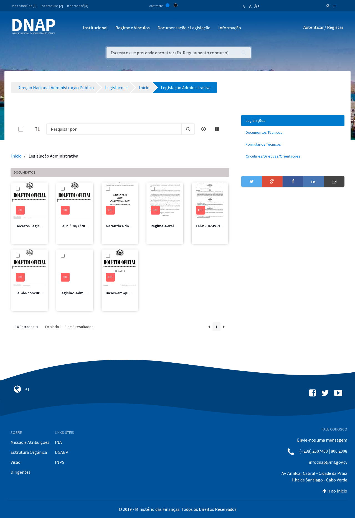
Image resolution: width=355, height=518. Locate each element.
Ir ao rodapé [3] (77, 6)
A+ (257, 6)
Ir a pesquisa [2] (52, 6)
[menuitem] (292, 120)
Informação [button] (229, 27)
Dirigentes (21, 472)
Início (16, 156)
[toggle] (29, 129)
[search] (188, 129)
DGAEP (61, 452)
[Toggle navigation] (63, 28)
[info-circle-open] (203, 129)
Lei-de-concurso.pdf (33, 292)
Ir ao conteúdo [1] (24, 6)
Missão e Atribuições (30, 442)
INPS (59, 462)
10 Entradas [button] (25, 326)
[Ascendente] (39, 129)
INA (58, 442)
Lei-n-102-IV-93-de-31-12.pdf (220, 225)
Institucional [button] (95, 27)
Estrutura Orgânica (29, 452)
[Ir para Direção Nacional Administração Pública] (34, 26)
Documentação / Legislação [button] (184, 27)
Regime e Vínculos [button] (132, 27)
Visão (16, 462)
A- (244, 6)
